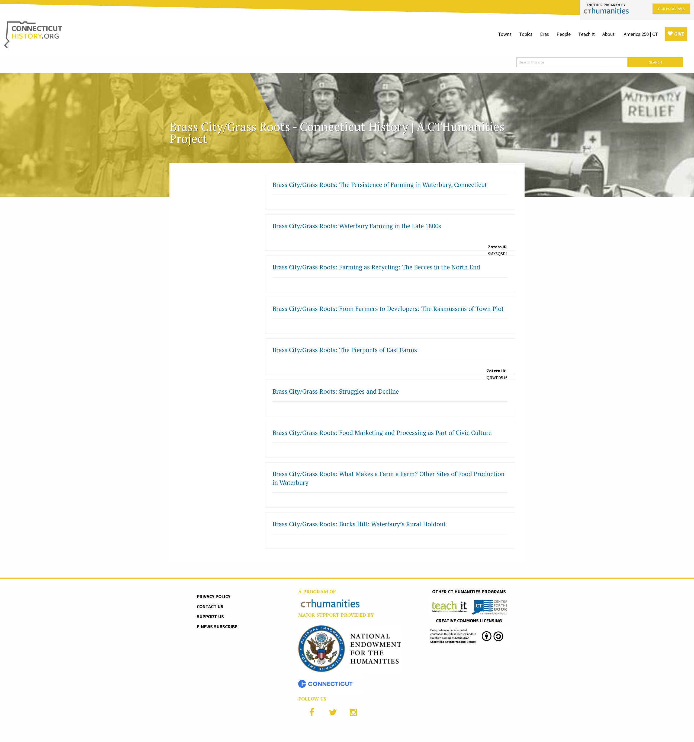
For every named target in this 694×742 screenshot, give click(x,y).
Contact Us (210, 607)
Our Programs (671, 8)
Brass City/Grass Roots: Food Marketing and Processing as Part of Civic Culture (381, 432)
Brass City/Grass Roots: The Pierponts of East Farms (344, 350)
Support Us (210, 617)
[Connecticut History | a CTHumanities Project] (33, 34)
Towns (505, 34)
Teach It (586, 34)
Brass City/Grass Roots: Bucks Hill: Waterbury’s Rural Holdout (359, 524)
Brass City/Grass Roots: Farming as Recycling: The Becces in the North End (376, 267)
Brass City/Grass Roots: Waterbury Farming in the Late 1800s (356, 226)
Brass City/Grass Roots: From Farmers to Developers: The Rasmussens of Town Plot (388, 308)
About (608, 34)
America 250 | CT (641, 34)
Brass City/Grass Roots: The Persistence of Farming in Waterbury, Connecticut (379, 184)
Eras (544, 34)
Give (679, 34)
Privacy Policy (213, 597)
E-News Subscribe (217, 627)
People (564, 34)
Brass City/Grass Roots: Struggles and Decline (335, 391)
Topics (525, 34)
